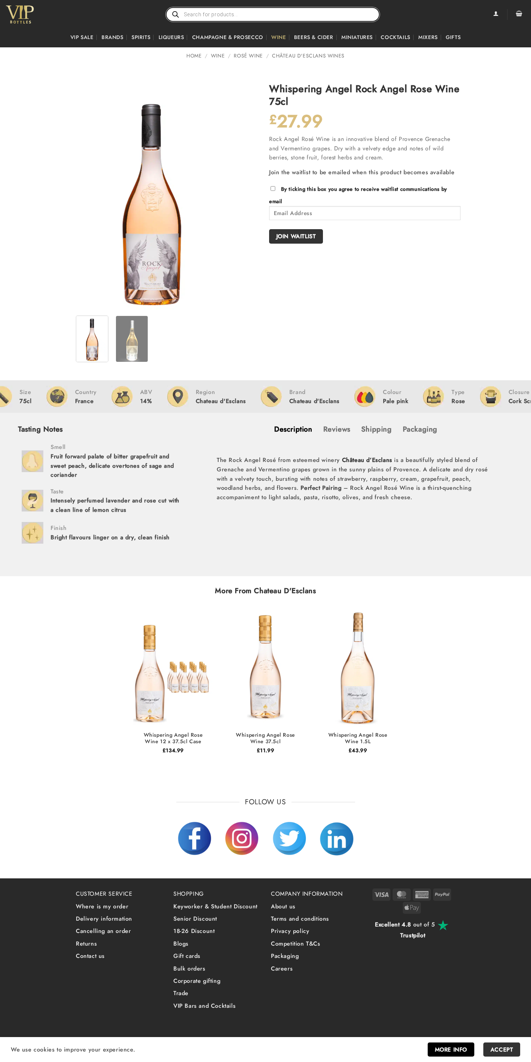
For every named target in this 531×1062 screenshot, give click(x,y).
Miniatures (357, 37)
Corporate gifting (196, 981)
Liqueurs (171, 37)
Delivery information (104, 919)
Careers (282, 968)
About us (283, 906)
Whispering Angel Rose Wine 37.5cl (265, 738)
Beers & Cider (313, 37)
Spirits (140, 37)
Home (194, 55)
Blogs (181, 943)
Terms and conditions (300, 919)
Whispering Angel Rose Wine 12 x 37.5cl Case (173, 738)
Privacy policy (290, 931)
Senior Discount (195, 919)
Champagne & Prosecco (227, 37)
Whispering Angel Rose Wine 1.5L (358, 738)
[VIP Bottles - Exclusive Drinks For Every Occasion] (35, 14)
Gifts (453, 37)
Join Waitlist (296, 236)
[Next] (215, 196)
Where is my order (102, 906)
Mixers (428, 37)
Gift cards (186, 956)
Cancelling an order (103, 931)
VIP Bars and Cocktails (204, 1006)
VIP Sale (82, 37)
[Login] (495, 14)
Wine (278, 37)
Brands (113, 37)
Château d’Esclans (367, 460)
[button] (519, 14)
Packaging (285, 956)
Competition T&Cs (295, 943)
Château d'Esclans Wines (308, 55)
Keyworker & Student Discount (215, 906)
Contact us (90, 956)
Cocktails (395, 37)
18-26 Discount (194, 931)
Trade (181, 993)
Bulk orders (189, 968)
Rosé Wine (248, 55)
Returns (86, 943)
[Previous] (88, 196)
